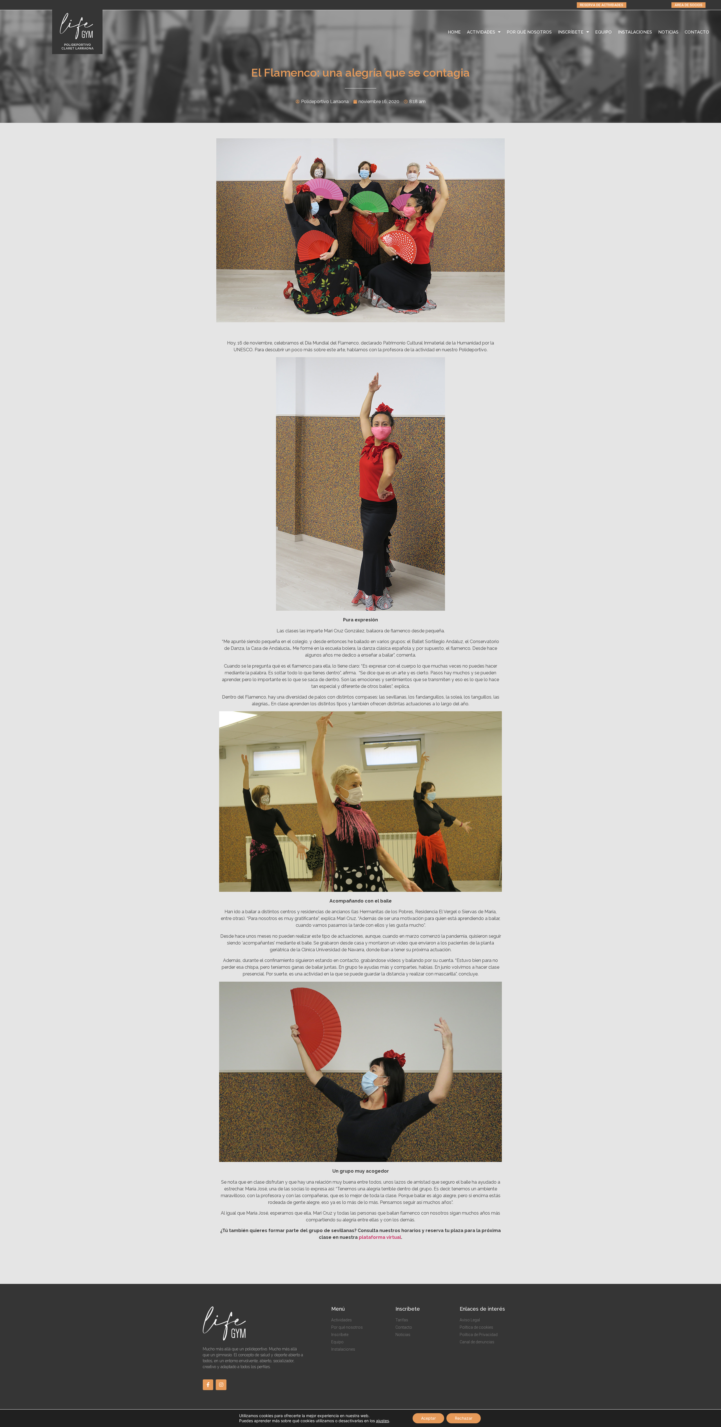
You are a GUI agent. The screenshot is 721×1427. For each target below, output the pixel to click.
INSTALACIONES (635, 32)
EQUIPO (603, 32)
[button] (601, 5)
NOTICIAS (668, 32)
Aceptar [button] (428, 1418)
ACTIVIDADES (481, 32)
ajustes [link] (382, 1420)
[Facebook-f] (208, 1384)
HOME (454, 32)
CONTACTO (697, 32)
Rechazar (463, 1418)
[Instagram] (221, 1384)
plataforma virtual (380, 1237)
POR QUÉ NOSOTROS (529, 32)
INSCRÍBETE (571, 32)
